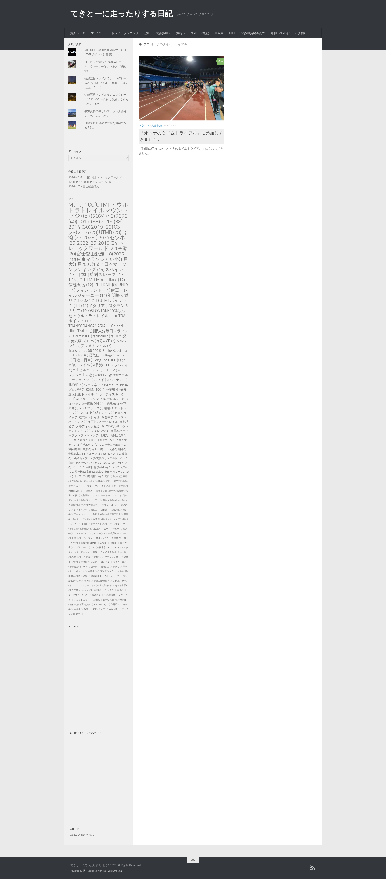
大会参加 (162, 33)
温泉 (116, 476)
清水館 (88, 580)
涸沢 (79, 614)
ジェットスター (83, 600)
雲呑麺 (76, 481)
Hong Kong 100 (107, 360)
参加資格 (99, 514)
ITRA (93, 341)
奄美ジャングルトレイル (112, 458)
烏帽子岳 (109, 500)
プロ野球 (76, 389)
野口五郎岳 (121, 481)
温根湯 (105, 509)
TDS (75, 279)
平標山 (76, 538)
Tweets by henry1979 (81, 834)
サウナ (112, 524)
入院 (75, 590)
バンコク (78, 467)
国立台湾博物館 (97, 519)
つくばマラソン (79, 476)
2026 (99, 351)
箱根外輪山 (88, 440)
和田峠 (85, 524)
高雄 (90, 471)
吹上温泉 (84, 576)
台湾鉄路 (106, 566)
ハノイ (101, 380)
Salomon (93, 543)
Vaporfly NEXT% (111, 453)
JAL (83, 408)
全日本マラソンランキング (97, 267)
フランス (95, 408)
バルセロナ (118, 385)
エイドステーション (79, 595)
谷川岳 (105, 467)
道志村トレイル (91, 417)
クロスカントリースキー (85, 585)
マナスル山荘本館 (117, 519)
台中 (109, 417)
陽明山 (95, 509)
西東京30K (105, 547)
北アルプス (85, 552)
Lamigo (116, 585)
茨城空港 (105, 585)
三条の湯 (87, 557)
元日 (108, 476)
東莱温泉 (109, 600)
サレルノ (115, 399)
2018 (108, 243)
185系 (85, 566)
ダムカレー (100, 495)
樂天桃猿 (84, 562)
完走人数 (116, 509)
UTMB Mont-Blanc (104, 279)
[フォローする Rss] (313, 868)
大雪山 (93, 505)
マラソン (97, 33)
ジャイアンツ (82, 509)
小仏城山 (110, 595)
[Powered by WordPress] (84, 871)
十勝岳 (73, 562)
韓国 (122, 449)
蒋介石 (121, 590)
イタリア (100, 305)
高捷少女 (87, 604)
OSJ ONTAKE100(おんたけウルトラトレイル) (96, 313)
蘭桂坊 (76, 604)
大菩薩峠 (86, 495)
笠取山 (114, 543)
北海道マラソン (107, 440)
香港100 (104, 365)
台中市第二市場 (114, 514)
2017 (89, 221)
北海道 (75, 385)
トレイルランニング (125, 33)
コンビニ (106, 562)
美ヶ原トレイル (96, 346)
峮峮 (109, 408)
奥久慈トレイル (101, 413)
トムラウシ (88, 538)
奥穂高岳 (97, 476)
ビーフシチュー (113, 528)
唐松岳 (86, 528)
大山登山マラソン (84, 458)
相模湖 (83, 505)
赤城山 (76, 557)
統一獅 (95, 566)
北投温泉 (97, 528)
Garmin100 (84, 336)
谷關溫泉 (116, 604)
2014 (79, 227)
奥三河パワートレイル (105, 422)
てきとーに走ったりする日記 (121, 13)
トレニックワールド (96, 245)
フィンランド (93, 290)
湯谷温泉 (97, 595)
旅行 (179, 33)
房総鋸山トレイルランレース (106, 576)
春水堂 (76, 528)
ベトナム (118, 380)
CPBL (95, 547)
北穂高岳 (98, 590)
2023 (93, 237)
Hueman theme (114, 870)
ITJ (82, 305)
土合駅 (124, 557)
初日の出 (107, 486)
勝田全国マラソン (117, 471)
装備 (96, 552)
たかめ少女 (108, 552)
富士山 (97, 449)
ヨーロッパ (113, 505)
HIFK (102, 505)
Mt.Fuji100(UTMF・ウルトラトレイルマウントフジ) (98, 210)
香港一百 (82, 360)
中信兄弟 (112, 404)
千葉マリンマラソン (109, 571)
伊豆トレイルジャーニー (98, 293)
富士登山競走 (91, 186)
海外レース (77, 33)
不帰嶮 (83, 543)
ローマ (112, 370)
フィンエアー (94, 500)
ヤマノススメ (99, 524)
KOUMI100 (95, 389)
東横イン (102, 491)
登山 (147, 33)
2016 (88, 232)
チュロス (110, 590)
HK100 (80, 355)
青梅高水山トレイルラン (84, 453)
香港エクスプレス (92, 444)
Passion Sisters (76, 491)
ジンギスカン (79, 571)
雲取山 (97, 355)
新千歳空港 (121, 486)
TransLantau (80, 351)
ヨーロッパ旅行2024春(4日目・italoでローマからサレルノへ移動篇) (105, 66)
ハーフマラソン (92, 486)
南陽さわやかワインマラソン (87, 462)
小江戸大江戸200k (98, 262)
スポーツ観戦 (200, 33)
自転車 (219, 33)
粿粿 (72, 449)
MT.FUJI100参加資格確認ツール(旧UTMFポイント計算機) (267, 33)
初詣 (109, 481)
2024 (104, 216)
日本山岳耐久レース (100, 274)
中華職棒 (114, 389)
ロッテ (83, 519)
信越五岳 (80, 284)
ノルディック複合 (90, 426)
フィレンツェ (102, 431)
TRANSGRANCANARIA (89, 326)
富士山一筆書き (115, 444)
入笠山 (104, 543)
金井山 (78, 609)
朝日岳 (117, 566)
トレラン (74, 524)
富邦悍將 (93, 467)
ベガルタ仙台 (89, 481)
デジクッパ (75, 486)
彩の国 (107, 341)
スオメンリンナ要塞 (107, 538)
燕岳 (101, 481)
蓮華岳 (90, 491)
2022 (87, 243)
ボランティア (100, 609)
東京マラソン (95, 259)
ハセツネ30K (96, 385)
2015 (112, 221)
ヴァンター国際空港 (87, 404)
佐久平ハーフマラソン (106, 557)
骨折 (79, 580)
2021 (90, 300)
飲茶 (87, 609)
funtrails (104, 336)
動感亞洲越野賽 (103, 580)
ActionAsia (85, 590)
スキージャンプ (93, 399)
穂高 (99, 471)
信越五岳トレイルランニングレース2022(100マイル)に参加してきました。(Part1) (106, 83)
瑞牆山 (76, 566)
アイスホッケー (83, 514)
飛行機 (80, 471)
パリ (84, 413)
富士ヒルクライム (88, 370)
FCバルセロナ (102, 604)
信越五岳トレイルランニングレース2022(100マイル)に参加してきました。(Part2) (106, 99)
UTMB (110, 232)
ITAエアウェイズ (117, 495)
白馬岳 (95, 562)
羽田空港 (84, 449)
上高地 (97, 600)
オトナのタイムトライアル (88, 533)
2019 (102, 227)
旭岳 (82, 500)
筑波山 (73, 500)
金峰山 (93, 571)
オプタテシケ (82, 547)
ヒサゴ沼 (110, 449)
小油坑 (120, 500)
